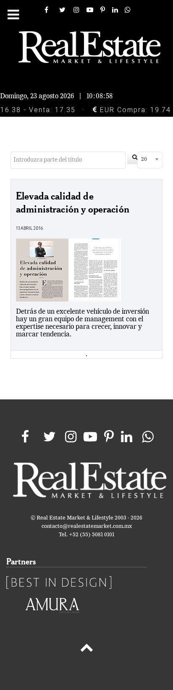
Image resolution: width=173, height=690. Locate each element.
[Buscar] (135, 158)
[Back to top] (86, 649)
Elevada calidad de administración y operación (72, 202)
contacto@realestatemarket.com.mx (87, 526)
